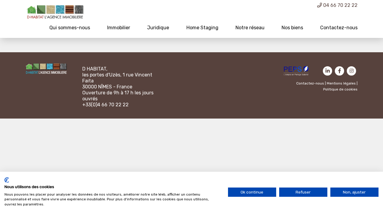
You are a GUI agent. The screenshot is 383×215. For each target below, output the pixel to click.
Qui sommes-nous (69, 27)
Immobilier (118, 27)
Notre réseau (250, 27)
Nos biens (292, 27)
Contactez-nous (339, 27)
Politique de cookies (340, 89)
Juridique (158, 27)
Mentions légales (341, 83)
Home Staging (202, 27)
